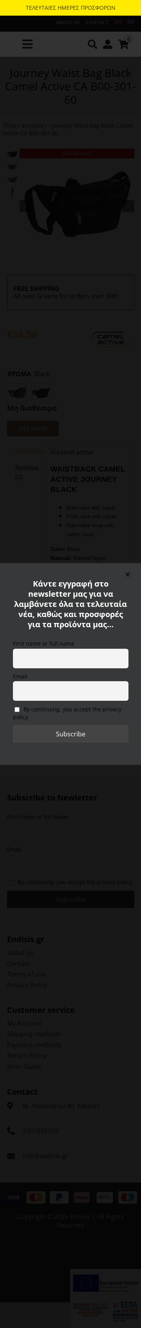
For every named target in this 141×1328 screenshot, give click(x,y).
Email (20, 676)
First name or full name (43, 643)
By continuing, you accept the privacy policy (67, 713)
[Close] (127, 574)
